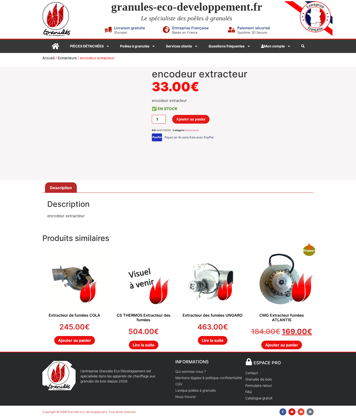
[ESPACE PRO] (248, 361)
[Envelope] (301, 411)
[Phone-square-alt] (310, 411)
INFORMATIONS (192, 361)
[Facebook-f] (282, 411)
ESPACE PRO (267, 362)
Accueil (48, 58)
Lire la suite (144, 345)
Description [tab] (61, 187)
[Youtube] (291, 411)
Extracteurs (67, 58)
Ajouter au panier (191, 119)
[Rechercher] (303, 46)
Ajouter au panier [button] (74, 340)
